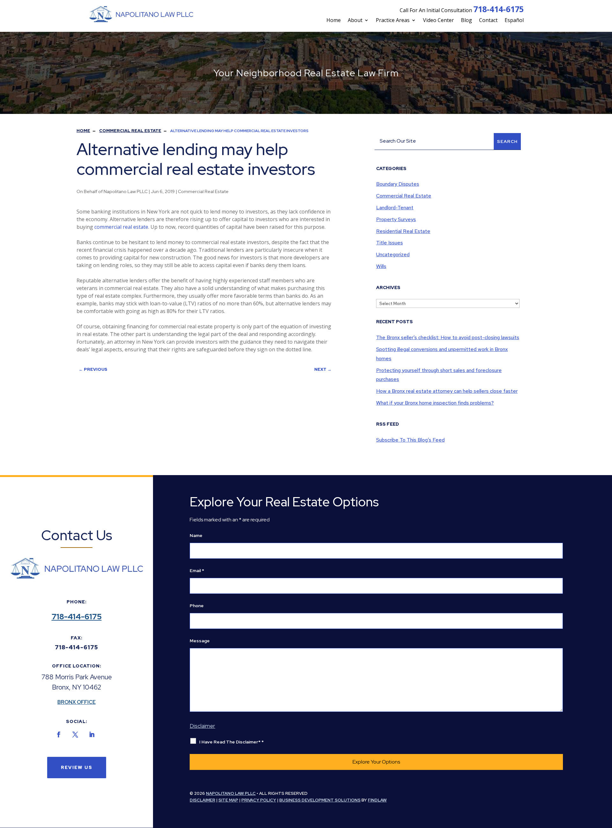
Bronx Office (76, 702)
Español (514, 20)
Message (200, 641)
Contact (488, 20)
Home (333, 20)
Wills (381, 266)
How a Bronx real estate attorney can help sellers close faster (447, 391)
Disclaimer (202, 725)
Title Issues (389, 242)
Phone (197, 605)
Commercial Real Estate (203, 191)
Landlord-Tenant (394, 207)
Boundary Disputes (397, 184)
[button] (585, 817)
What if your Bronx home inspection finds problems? (435, 402)
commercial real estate (121, 226)
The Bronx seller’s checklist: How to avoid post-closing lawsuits (447, 337)
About (355, 20)
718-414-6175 (498, 9)
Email (197, 570)
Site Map (228, 800)
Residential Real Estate (403, 231)
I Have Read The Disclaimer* (231, 742)
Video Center (438, 20)
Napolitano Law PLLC (126, 191)
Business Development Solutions (320, 800)
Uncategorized (393, 254)
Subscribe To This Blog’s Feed (410, 439)
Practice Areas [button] (393, 20)
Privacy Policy (258, 800)
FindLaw (377, 800)
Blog (466, 20)
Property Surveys (396, 219)
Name (196, 535)
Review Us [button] (76, 767)
